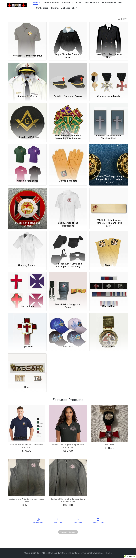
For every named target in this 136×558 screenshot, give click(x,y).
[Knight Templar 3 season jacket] (68, 37)
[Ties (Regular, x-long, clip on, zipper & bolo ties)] (68, 246)
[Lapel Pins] (27, 328)
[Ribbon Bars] (108, 287)
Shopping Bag (98, 522)
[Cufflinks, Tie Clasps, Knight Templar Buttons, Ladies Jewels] (108, 159)
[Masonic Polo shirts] (27, 159)
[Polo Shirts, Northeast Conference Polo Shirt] (26, 423)
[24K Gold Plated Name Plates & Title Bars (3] (108, 203)
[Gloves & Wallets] (68, 159)
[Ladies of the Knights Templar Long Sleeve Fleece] (68, 477)
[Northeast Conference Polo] (27, 37)
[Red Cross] (109, 423)
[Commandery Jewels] (108, 77)
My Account (38, 522)
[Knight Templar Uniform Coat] (108, 37)
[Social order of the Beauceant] (68, 203)
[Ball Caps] (68, 328)
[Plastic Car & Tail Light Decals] (27, 203)
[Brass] (27, 368)
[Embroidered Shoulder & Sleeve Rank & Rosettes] (68, 118)
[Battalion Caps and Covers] (68, 77)
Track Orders (58, 522)
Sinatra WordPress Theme (99, 553)
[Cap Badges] (27, 287)
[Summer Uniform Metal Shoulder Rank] (108, 118)
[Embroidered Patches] (27, 118)
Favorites (78, 522)
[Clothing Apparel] (27, 246)
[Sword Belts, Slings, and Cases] (68, 287)
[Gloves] (108, 246)
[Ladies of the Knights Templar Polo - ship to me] (68, 423)
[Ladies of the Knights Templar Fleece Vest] (26, 477)
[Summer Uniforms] (27, 77)
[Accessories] (108, 328)
